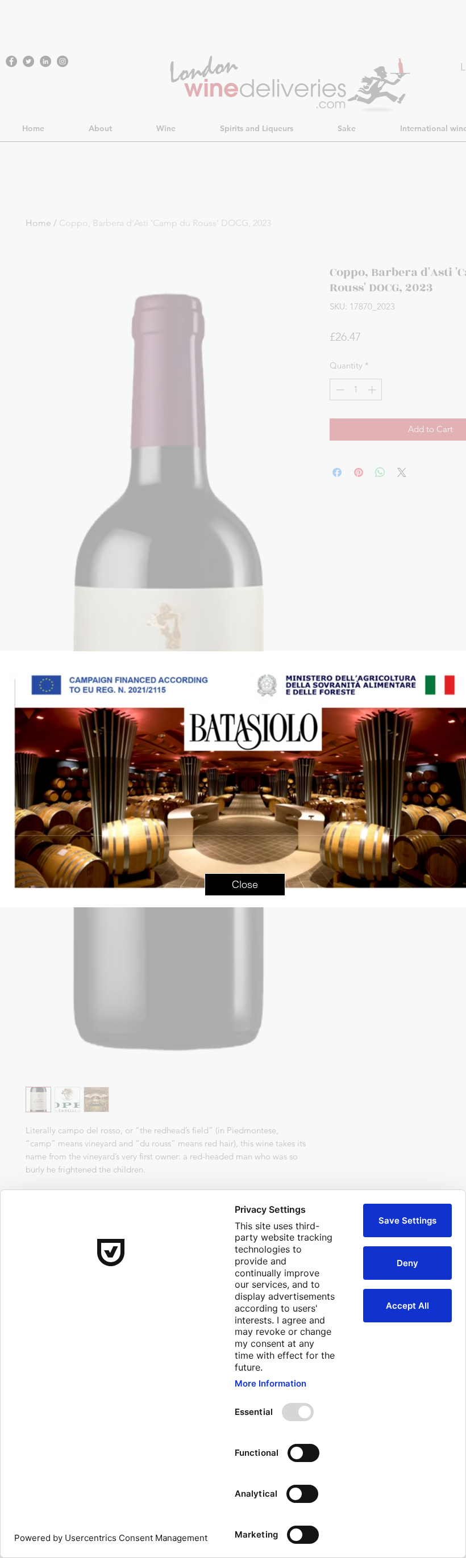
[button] (245, 884)
